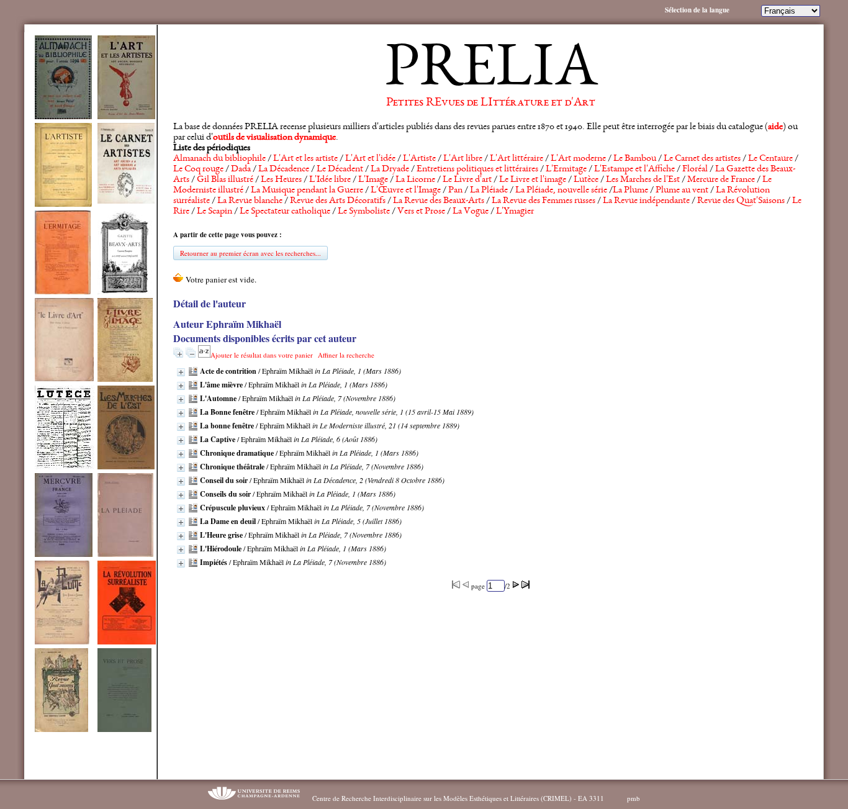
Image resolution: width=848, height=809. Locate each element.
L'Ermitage (566, 169)
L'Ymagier (515, 212)
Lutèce (586, 180)
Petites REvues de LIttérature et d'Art (490, 103)
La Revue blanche (249, 201)
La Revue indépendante (646, 201)
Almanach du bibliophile (219, 159)
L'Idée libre (330, 180)
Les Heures (281, 180)
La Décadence (283, 169)
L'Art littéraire (516, 159)
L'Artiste (419, 159)
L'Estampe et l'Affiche (634, 169)
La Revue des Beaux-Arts (438, 201)
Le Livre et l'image (532, 180)
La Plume (630, 191)
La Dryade (390, 169)
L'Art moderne (578, 159)
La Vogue (471, 212)
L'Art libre (462, 159)
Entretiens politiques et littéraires (477, 169)
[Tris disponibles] (204, 354)
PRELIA (490, 71)
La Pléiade (489, 191)
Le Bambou (634, 159)
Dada (241, 169)
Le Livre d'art (467, 180)
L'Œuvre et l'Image (406, 191)
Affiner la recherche (346, 354)
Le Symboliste (364, 212)
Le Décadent (340, 169)
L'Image (373, 180)
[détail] (181, 372)
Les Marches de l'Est (643, 180)
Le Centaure (770, 159)
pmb (633, 798)
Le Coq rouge (198, 169)
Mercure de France (721, 180)
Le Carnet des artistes (702, 159)
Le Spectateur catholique (285, 212)
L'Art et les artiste (305, 159)
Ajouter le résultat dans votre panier (261, 354)
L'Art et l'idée (370, 159)
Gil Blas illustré (225, 180)
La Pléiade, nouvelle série (561, 191)
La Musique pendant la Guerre (307, 191)
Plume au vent (682, 191)
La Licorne (415, 180)
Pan (455, 191)
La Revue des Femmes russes (543, 201)
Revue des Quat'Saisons (741, 201)
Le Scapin (214, 212)
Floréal (695, 169)
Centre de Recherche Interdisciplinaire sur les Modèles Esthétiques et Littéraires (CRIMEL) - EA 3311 (458, 798)
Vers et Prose (421, 212)
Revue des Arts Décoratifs (338, 201)
